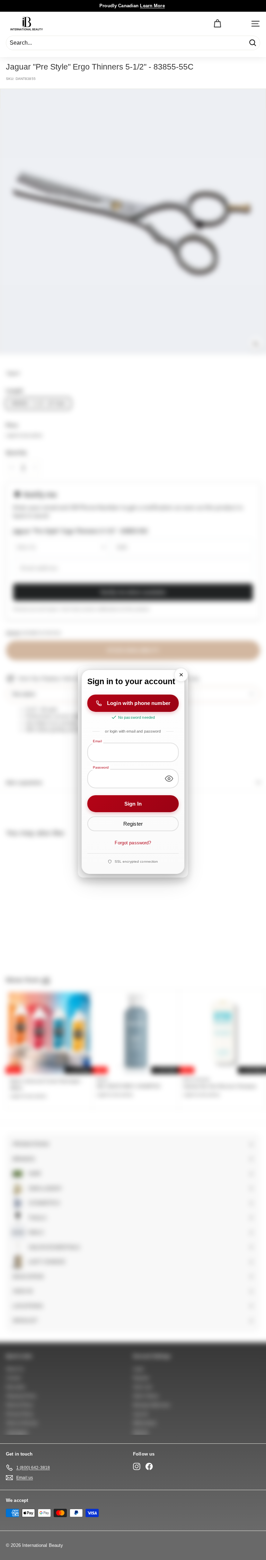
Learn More (152, 5)
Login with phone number (138, 703)
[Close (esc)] (181, 674)
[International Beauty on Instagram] (136, 1466)
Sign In (133, 803)
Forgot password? (133, 842)
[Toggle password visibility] (169, 778)
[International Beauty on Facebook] (149, 1466)
